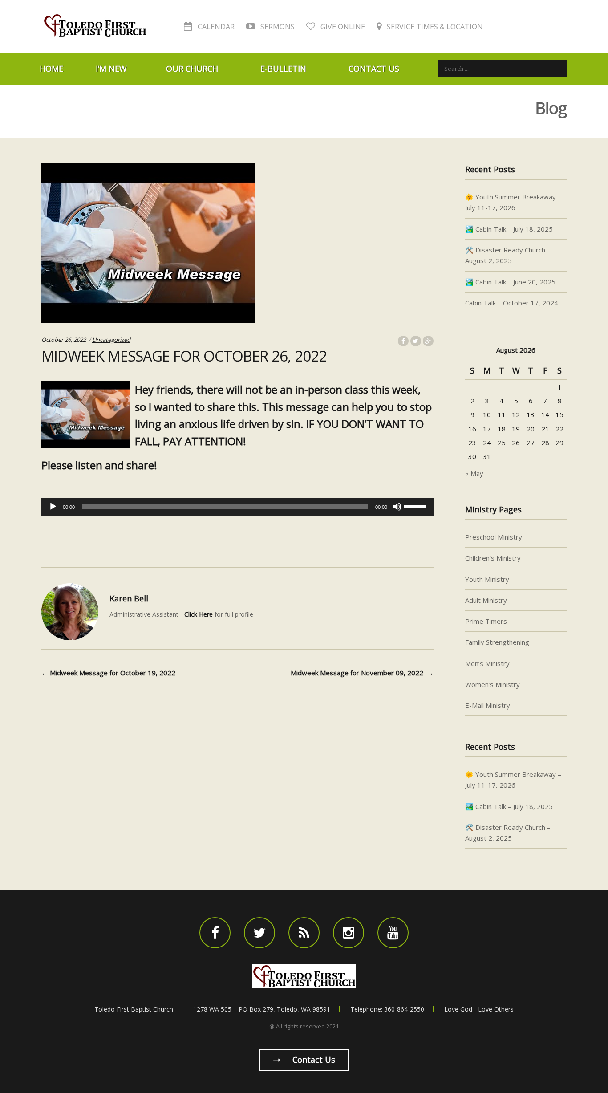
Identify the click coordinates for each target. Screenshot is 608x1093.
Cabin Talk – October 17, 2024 (511, 302)
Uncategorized (111, 340)
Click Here (198, 614)
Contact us (312, 1059)
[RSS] (304, 932)
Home (51, 68)
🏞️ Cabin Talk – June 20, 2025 (510, 281)
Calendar (215, 27)
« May (474, 473)
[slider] (416, 506)
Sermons (277, 27)
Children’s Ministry (493, 557)
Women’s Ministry (492, 684)
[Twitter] (259, 932)
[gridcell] (237, 489)
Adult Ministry (486, 600)
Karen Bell (128, 598)
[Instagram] (348, 932)
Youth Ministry (487, 579)
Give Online (342, 27)
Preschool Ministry (493, 536)
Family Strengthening (497, 642)
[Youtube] (393, 932)
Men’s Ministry (487, 663)
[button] (237, 489)
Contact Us (374, 68)
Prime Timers (486, 621)
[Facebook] (215, 932)
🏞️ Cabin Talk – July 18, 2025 (509, 228)
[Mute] (397, 506)
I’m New (111, 68)
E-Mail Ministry (487, 705)
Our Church (192, 68)
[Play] (53, 506)
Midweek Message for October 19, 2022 (108, 672)
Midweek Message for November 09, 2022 (362, 672)
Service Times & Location (434, 27)
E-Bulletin (283, 68)
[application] (237, 507)
